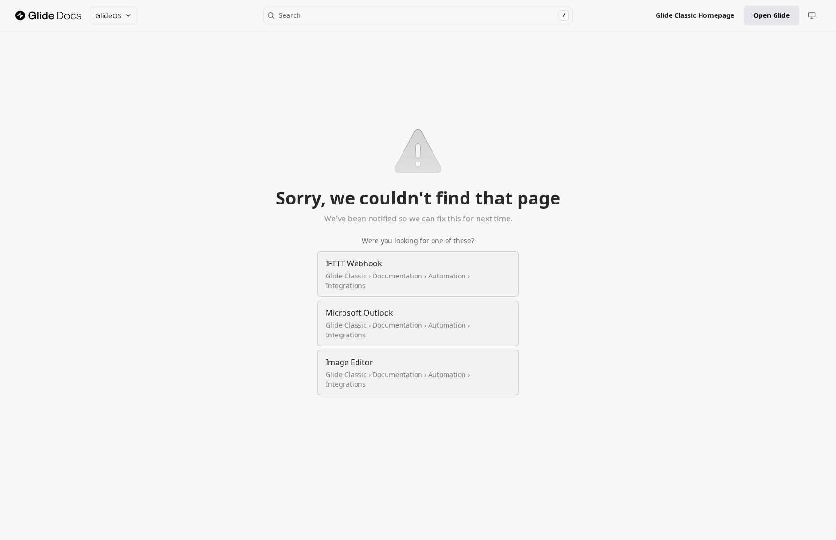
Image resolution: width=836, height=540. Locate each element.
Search (422, 15)
